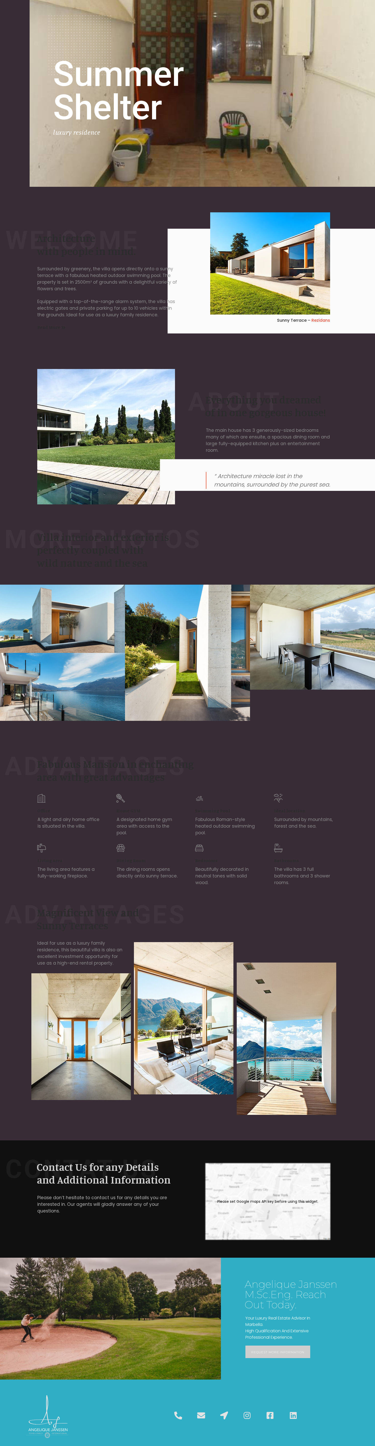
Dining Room (131, 860)
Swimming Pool (212, 810)
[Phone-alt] (178, 1415)
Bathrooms (286, 860)
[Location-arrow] (224, 1415)
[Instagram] (247, 1415)
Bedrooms (206, 860)
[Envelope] (201, 1415)
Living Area (49, 860)
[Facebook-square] (270, 1415)
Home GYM (128, 810)
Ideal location (290, 810)
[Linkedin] (293, 1415)
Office (43, 810)
